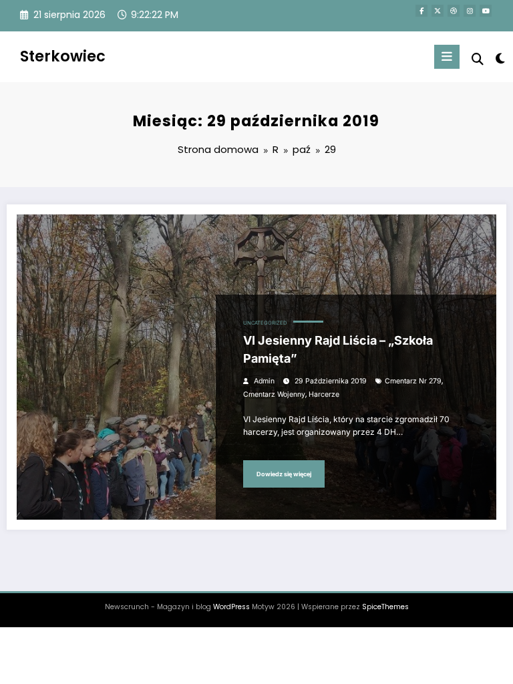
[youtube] (486, 11)
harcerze (324, 394)
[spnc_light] (499, 58)
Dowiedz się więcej (283, 474)
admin (264, 381)
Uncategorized (265, 323)
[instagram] (470, 11)
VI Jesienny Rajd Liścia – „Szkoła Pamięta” (338, 349)
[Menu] (447, 57)
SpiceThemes (385, 607)
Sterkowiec (63, 56)
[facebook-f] (421, 11)
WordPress (231, 607)
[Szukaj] (478, 59)
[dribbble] (454, 11)
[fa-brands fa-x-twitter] (438, 11)
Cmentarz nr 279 (413, 381)
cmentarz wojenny (274, 394)
